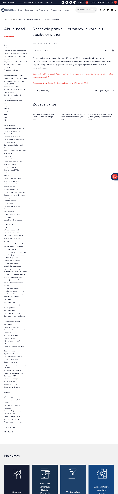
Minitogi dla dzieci (11, 148)
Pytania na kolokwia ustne (13, 373)
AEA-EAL (7, 109)
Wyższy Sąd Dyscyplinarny (14, 76)
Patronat (7, 368)
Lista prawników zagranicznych (15, 53)
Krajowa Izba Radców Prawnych (15, 62)
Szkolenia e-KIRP (10, 376)
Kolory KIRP (8, 217)
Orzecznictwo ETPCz (11, 170)
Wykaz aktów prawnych (12, 370)
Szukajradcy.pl (9, 212)
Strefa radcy (29, 10)
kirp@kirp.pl (49, 2)
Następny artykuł (102, 91)
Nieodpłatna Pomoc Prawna (14, 341)
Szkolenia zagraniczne (12, 313)
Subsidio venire (9, 203)
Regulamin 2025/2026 (12, 137)
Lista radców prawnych (12, 48)
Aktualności (68, 10)
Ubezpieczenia (9, 344)
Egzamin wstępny (10, 362)
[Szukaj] (94, 10)
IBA (5, 106)
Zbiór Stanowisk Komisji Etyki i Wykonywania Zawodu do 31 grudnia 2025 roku (15, 246)
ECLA (6, 112)
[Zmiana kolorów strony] (74, 2)
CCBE (6, 103)
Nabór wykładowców (12, 327)
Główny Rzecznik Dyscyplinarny (15, 78)
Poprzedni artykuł (44, 91)
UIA (5, 117)
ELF (5, 123)
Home (6, 19)
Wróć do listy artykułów (47, 43)
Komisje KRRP (9, 84)
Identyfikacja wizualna (12, 214)
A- (63, 2)
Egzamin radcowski (11, 359)
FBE (5, 114)
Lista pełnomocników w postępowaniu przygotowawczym (12, 186)
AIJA (5, 120)
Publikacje (8, 156)
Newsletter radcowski (12, 416)
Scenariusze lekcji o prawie (14, 145)
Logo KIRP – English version (14, 220)
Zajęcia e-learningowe (12, 379)
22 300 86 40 (39, 2)
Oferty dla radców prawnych (14, 347)
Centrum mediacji (10, 201)
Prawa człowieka (10, 167)
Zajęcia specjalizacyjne (12, 384)
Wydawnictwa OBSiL (11, 419)
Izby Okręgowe (9, 92)
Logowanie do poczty (102, 2)
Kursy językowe (9, 308)
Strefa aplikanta (42, 10)
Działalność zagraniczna (13, 101)
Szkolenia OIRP (9, 310)
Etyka (6, 227)
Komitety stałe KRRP (11, 87)
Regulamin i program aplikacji (15, 365)
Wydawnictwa (56, 10)
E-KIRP (81, 2)
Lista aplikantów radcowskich (15, 51)
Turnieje (7, 393)
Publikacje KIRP (9, 428)
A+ (71, 2)
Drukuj (108, 51)
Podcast (7, 209)
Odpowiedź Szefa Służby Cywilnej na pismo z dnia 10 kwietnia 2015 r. (61, 83)
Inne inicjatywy (9, 159)
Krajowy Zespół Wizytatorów (14, 89)
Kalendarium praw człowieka (14, 192)
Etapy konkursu (9, 134)
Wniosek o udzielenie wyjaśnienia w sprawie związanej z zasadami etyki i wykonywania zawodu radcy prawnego (14, 235)
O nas (20, 10)
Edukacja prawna (10, 126)
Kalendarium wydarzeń (12, 206)
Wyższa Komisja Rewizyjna (14, 81)
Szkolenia (7, 299)
